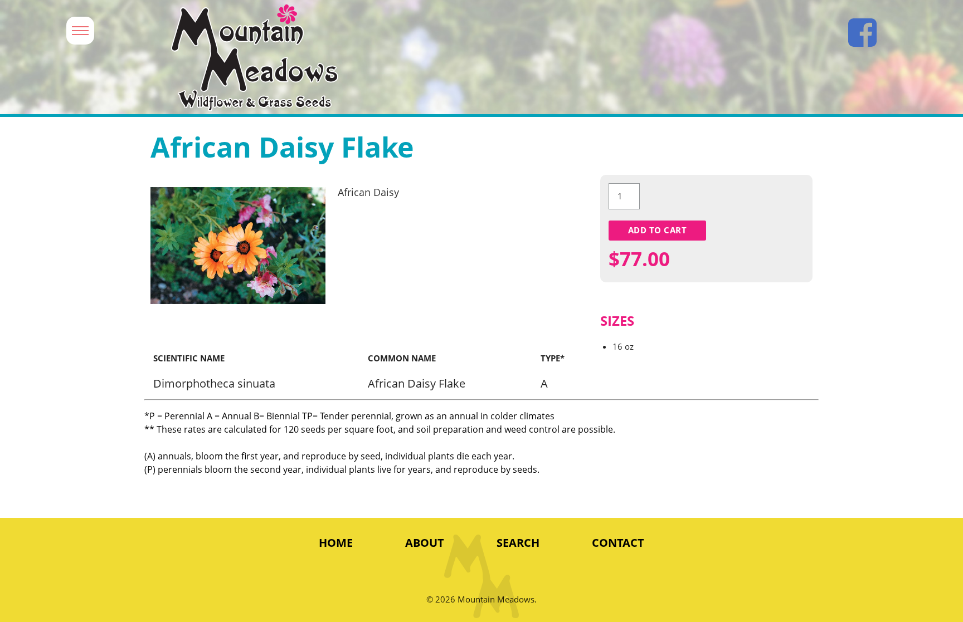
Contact (618, 542)
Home (336, 542)
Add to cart (657, 230)
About (424, 542)
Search (518, 542)
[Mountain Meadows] (441, 58)
